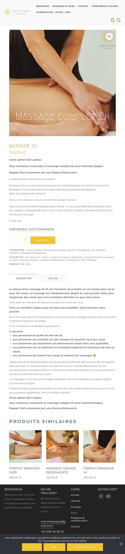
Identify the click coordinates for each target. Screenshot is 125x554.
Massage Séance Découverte (61, 470)
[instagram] (108, 496)
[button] (109, 36)
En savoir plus (85, 547)
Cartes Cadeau (34, 250)
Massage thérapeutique (33, 253)
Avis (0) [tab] (53, 278)
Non (54, 547)
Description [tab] (24, 278)
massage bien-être (67, 250)
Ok (32, 547)
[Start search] (119, 20)
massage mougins (28, 260)
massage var (73, 260)
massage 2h (75, 257)
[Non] (121, 543)
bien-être (30, 257)
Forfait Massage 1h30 (24, 470)
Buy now (42, 240)
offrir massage (88, 260)
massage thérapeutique (52, 260)
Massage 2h (49, 250)
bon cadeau (42, 257)
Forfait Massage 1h (98, 470)
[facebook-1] (101, 496)
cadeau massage (59, 257)
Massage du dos (86, 250)
